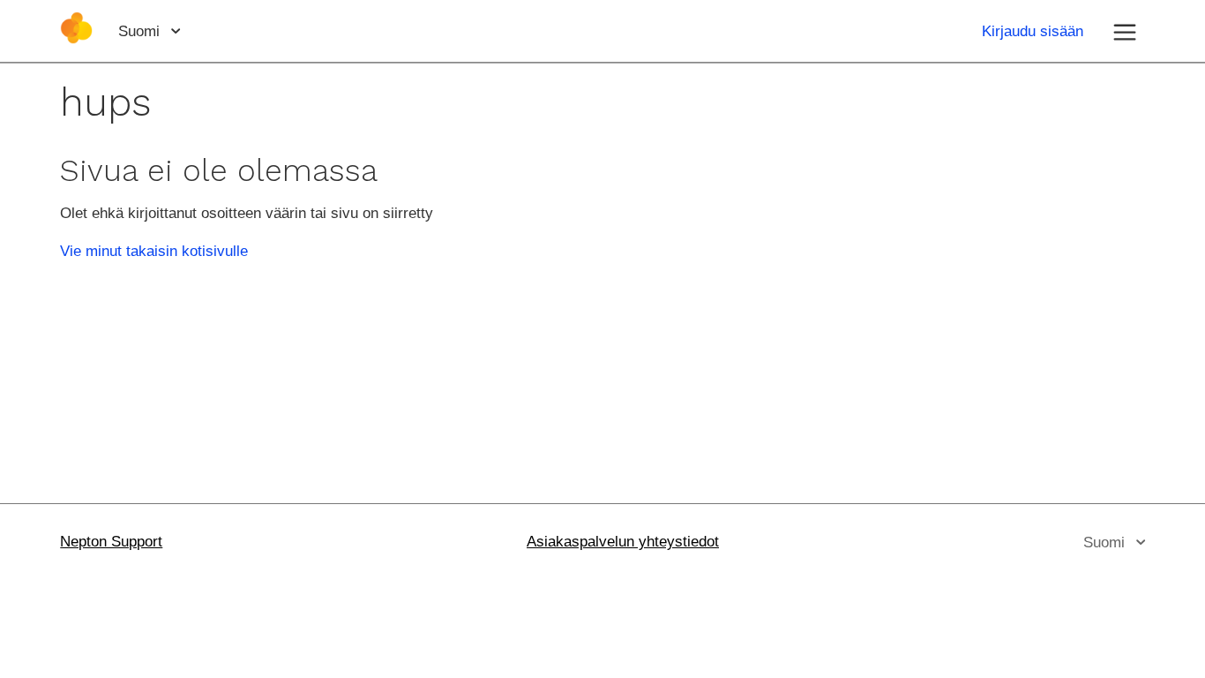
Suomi (141, 31)
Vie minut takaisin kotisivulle (154, 251)
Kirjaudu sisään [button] (1032, 31)
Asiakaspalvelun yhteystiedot (623, 541)
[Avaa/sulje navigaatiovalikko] (1124, 31)
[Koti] (76, 39)
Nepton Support (111, 541)
